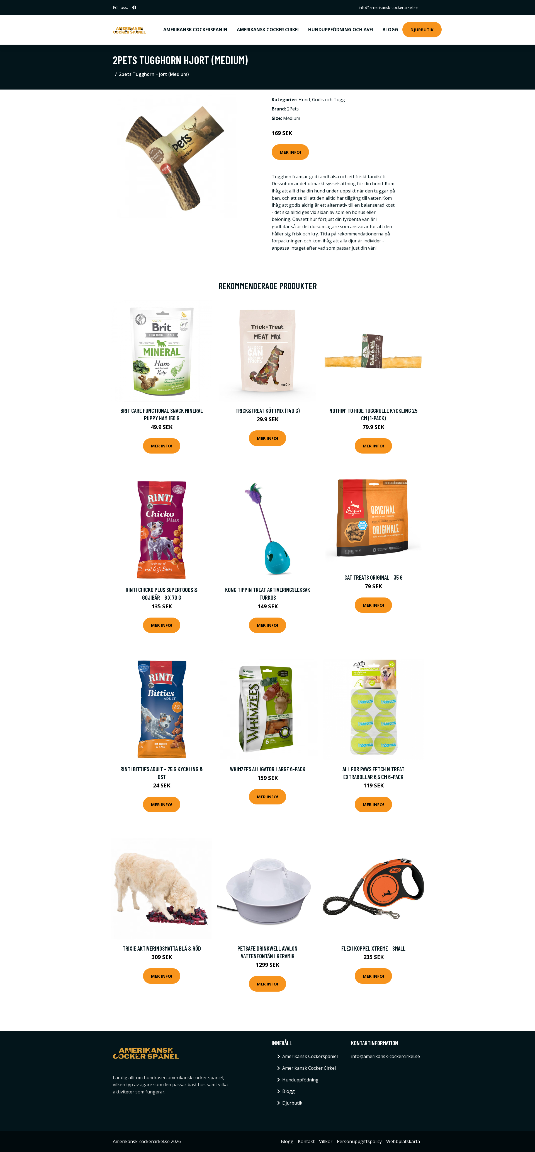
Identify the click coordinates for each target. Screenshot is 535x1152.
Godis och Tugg (328, 100)
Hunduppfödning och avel (341, 29)
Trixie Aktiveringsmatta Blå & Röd (162, 948)
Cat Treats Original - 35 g (373, 577)
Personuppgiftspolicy (359, 1141)
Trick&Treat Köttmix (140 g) (267, 410)
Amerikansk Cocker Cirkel (268, 29)
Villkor (325, 1141)
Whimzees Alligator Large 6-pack (267, 768)
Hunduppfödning (300, 1080)
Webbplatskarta (403, 1141)
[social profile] (134, 7)
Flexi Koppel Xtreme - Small (373, 948)
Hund (304, 100)
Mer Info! (290, 152)
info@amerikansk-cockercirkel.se (388, 7)
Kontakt (306, 1141)
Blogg (390, 29)
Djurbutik (422, 29)
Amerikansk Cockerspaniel (195, 29)
